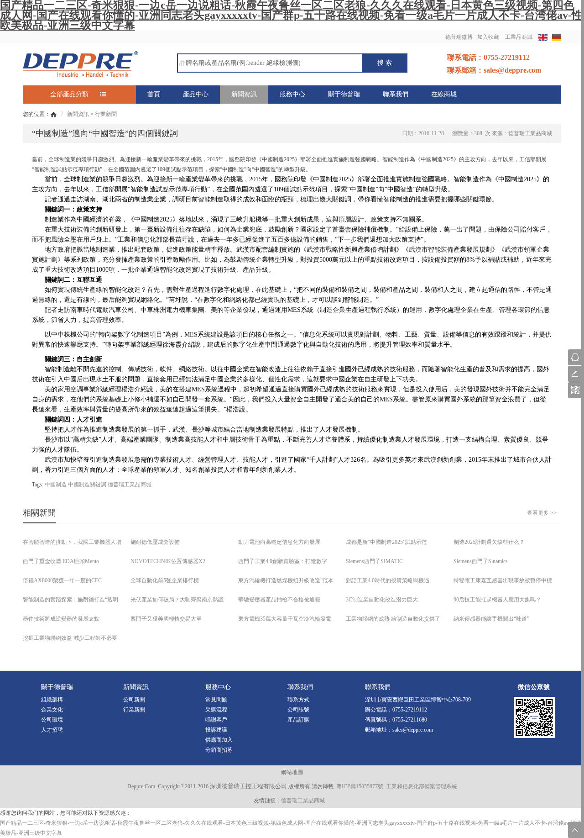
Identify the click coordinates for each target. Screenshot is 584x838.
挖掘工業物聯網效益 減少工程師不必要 (70, 638)
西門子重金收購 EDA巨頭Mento (61, 561)
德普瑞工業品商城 (129, 484)
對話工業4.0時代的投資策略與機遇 (387, 580)
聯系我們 (395, 94)
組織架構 (52, 699)
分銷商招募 (219, 750)
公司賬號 (298, 709)
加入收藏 (488, 37)
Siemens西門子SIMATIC (374, 561)
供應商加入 (219, 740)
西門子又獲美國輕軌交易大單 (166, 619)
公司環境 (52, 720)
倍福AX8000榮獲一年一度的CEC (62, 580)
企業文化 (52, 709)
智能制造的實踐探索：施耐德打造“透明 (70, 599)
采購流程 (216, 709)
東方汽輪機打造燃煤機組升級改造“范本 (286, 580)
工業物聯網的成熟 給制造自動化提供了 (393, 619)
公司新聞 (134, 699)
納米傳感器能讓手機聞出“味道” (491, 619)
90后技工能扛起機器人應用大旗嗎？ (497, 599)
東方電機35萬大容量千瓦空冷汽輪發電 (284, 619)
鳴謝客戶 (216, 720)
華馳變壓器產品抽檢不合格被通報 (279, 599)
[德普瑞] (80, 63)
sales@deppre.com (412, 730)
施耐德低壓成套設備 (155, 542)
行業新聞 (106, 114)
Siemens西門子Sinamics (481, 561)
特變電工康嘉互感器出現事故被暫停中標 (503, 580)
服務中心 (292, 94)
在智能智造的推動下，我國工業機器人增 (72, 542)
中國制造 (56, 484)
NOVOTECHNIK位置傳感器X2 (167, 561)
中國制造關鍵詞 (87, 484)
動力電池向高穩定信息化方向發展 (279, 542)
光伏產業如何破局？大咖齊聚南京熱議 (177, 599)
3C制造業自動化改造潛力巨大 (382, 599)
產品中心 (196, 94)
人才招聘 (52, 730)
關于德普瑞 (344, 94)
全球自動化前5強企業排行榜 (164, 580)
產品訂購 (298, 720)
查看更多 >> (542, 513)
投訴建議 (216, 730)
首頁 (153, 94)
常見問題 (216, 699)
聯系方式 (298, 699)
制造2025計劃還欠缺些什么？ (489, 542)
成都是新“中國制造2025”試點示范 (386, 542)
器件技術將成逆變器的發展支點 (61, 619)
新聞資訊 (244, 94)
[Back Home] (53, 114)
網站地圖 (292, 772)
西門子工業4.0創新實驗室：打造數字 (282, 561)
